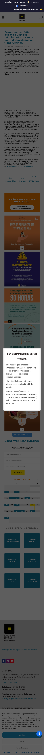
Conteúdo (8, 2)
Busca (22, 2)
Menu (16, 2)
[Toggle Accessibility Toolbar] (39, 734)
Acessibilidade (22, 6)
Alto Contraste (33, 2)
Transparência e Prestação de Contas (27, 9)
